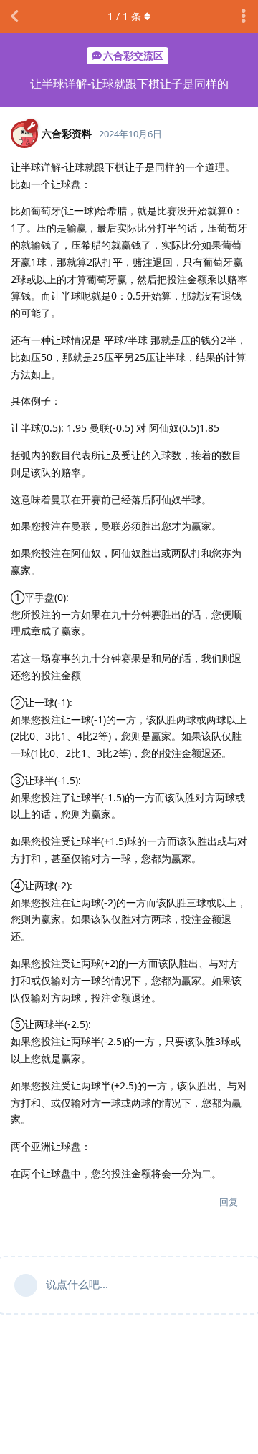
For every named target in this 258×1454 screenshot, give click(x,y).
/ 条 (124, 16)
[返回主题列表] (14, 16)
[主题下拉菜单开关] (243, 16)
